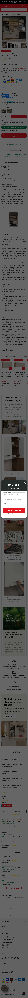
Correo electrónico (8, 497)
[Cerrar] (24, 482)
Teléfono (6, 503)
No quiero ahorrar (14, 515)
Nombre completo (7, 492)
